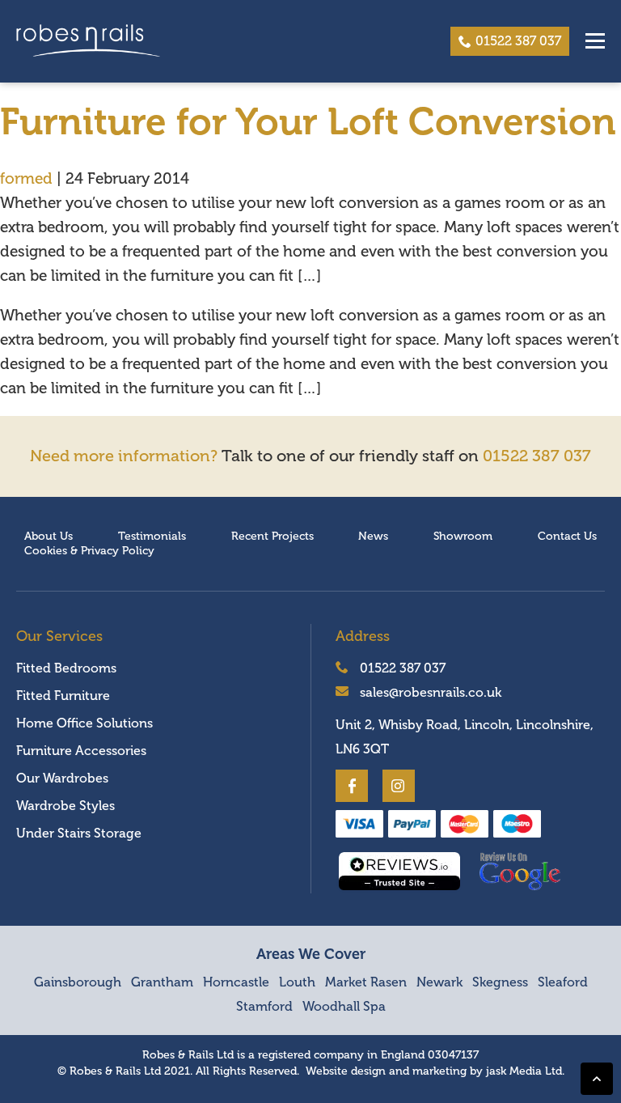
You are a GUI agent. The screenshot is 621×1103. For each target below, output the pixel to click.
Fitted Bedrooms (66, 668)
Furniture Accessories (81, 751)
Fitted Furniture (63, 696)
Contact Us (567, 536)
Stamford (264, 1006)
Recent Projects (272, 536)
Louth (297, 982)
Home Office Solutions (84, 723)
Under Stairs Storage (79, 833)
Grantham (162, 982)
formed (26, 179)
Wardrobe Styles (65, 806)
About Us (48, 536)
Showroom (462, 536)
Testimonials (152, 536)
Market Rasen (366, 982)
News (373, 536)
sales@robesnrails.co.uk (429, 692)
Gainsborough (77, 982)
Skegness (500, 982)
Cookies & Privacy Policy (89, 551)
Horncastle (236, 982)
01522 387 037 (518, 41)
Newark (439, 982)
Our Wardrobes (62, 778)
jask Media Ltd (524, 1071)
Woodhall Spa (344, 1006)
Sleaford (563, 982)
